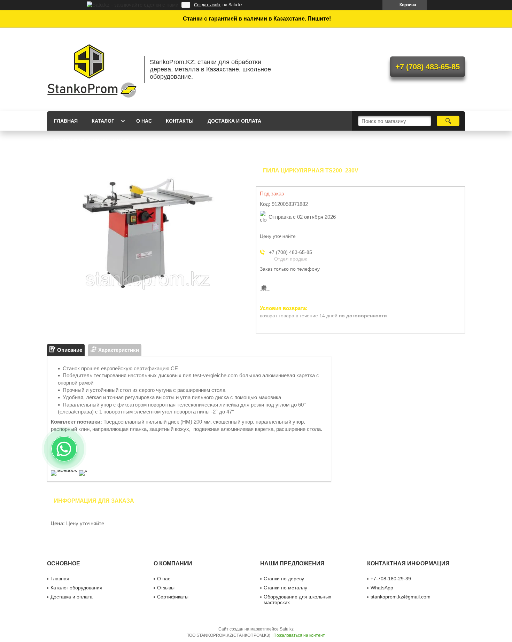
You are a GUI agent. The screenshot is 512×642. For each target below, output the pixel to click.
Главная (66, 121)
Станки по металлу (285, 587)
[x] (83, 470)
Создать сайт (207, 4)
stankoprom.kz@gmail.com (400, 597)
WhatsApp (382, 587)
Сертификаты (172, 597)
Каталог (103, 121)
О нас (144, 121)
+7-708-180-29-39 (391, 578)
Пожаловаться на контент (299, 635)
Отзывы (165, 587)
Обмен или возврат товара (92, 140)
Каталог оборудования (76, 587)
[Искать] (448, 121)
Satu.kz (287, 629)
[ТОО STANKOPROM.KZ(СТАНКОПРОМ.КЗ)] (92, 69)
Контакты (180, 121)
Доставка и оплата (234, 121)
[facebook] (64, 470)
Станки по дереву (284, 578)
